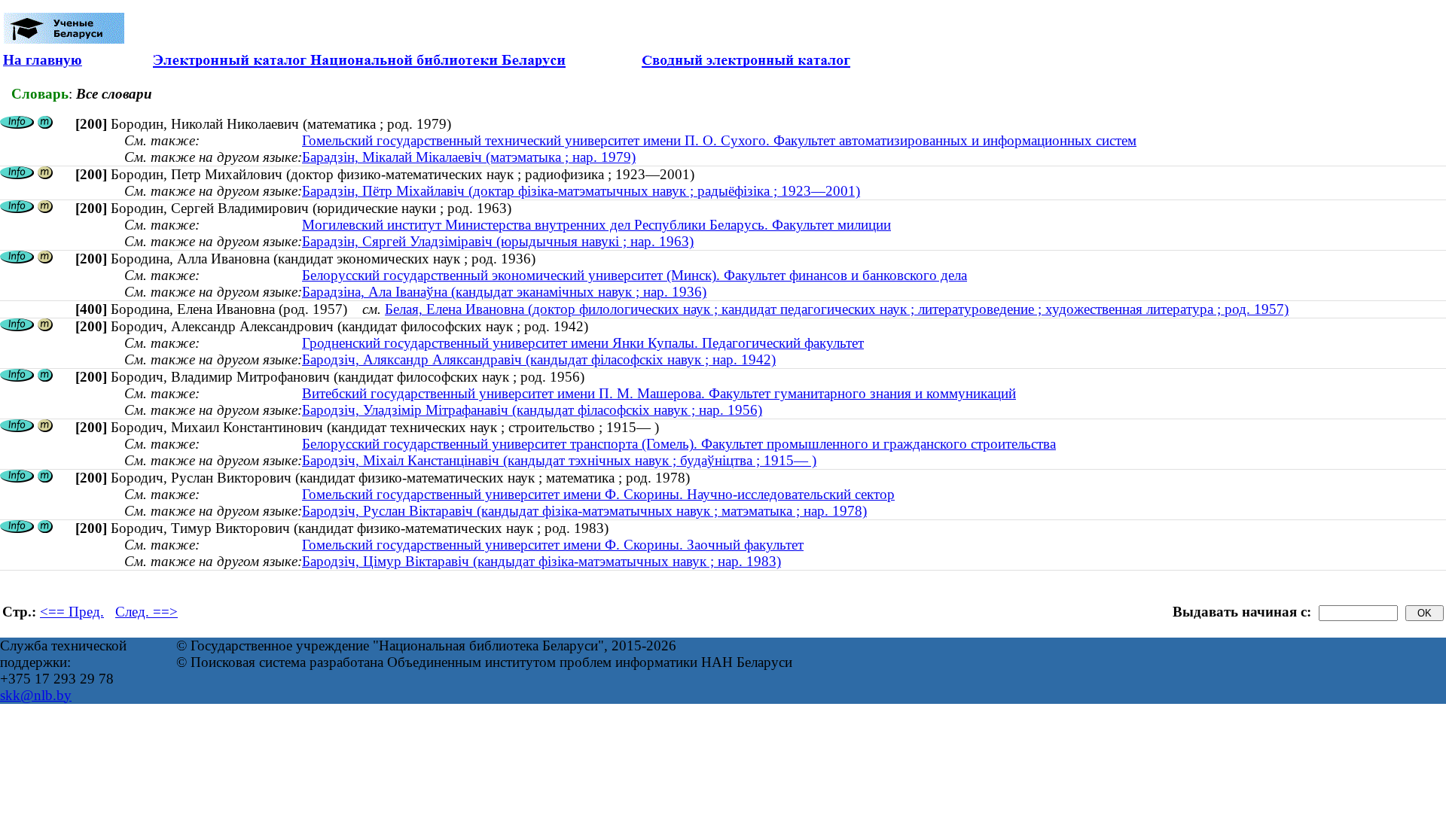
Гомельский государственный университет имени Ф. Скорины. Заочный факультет (553, 545)
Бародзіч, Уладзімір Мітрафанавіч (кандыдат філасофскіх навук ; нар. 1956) (532, 410)
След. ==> (146, 612)
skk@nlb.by (36, 695)
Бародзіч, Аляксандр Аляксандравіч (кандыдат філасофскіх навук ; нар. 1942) (539, 359)
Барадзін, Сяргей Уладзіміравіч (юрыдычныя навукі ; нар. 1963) (498, 241)
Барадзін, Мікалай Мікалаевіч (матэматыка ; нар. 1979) (469, 157)
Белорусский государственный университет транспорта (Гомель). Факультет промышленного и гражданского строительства (679, 444)
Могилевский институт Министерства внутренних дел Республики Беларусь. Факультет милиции (596, 225)
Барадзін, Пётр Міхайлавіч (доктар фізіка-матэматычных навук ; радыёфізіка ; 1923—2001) (581, 191)
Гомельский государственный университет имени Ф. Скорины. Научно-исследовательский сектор (598, 494)
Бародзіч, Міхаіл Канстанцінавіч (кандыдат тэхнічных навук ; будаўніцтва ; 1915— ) (559, 460)
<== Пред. (72, 612)
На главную (42, 60)
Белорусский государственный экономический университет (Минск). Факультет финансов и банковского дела (634, 275)
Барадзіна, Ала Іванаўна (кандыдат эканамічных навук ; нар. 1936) (504, 292)
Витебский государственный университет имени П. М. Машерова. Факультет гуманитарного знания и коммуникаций (659, 393)
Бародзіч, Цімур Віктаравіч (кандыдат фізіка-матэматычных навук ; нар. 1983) (541, 561)
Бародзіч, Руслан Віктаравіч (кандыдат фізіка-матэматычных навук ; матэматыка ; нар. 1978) (584, 511)
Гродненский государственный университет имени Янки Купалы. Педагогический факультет (583, 343)
